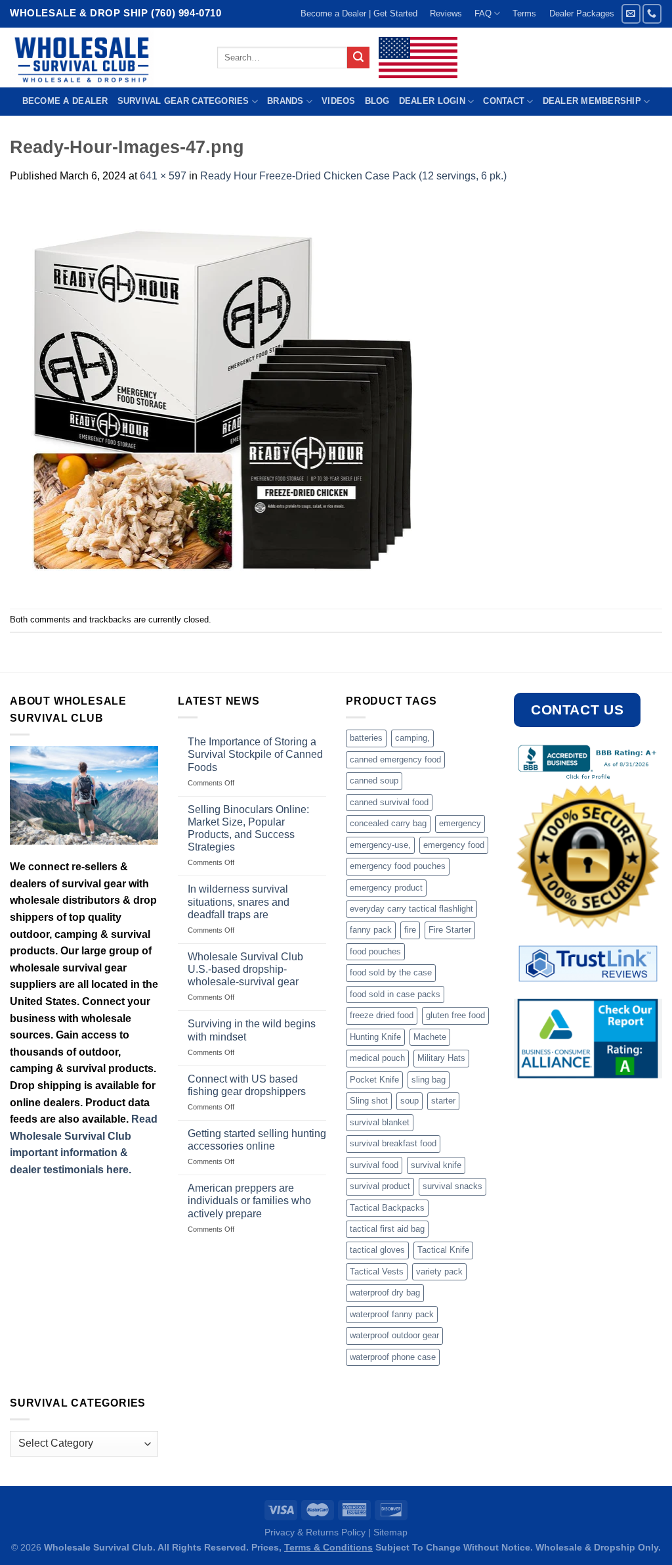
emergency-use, (380, 845)
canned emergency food (395, 759)
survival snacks (452, 1186)
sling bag (428, 1080)
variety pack (439, 1271)
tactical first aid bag (387, 1229)
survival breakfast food (393, 1143)
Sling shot (369, 1101)
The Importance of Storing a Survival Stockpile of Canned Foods (255, 754)
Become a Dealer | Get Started (359, 13)
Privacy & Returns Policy (315, 1532)
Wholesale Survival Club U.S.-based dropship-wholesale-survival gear (245, 969)
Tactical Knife (443, 1250)
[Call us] (652, 13)
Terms (524, 13)
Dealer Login (432, 101)
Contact (503, 101)
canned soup (374, 780)
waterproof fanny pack (392, 1314)
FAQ (483, 13)
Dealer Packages (581, 13)
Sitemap (390, 1532)
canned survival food (389, 802)
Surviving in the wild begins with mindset (252, 1030)
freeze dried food (381, 1015)
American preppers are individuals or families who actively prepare (249, 1200)
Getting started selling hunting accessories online (257, 1140)
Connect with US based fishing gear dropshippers (247, 1085)
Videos (339, 101)
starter (443, 1101)
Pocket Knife (374, 1080)
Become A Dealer (65, 101)
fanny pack (371, 930)
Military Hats (441, 1058)
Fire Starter (450, 930)
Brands (285, 101)
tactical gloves (377, 1250)
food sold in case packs (395, 994)
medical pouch (377, 1058)
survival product (380, 1186)
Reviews (446, 13)
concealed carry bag (388, 823)
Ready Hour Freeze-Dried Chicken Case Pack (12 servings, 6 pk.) (353, 175)
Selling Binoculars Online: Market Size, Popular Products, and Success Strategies (248, 828)
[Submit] (358, 58)
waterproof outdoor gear (394, 1335)
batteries (366, 738)
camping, (412, 738)
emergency (460, 823)
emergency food (453, 845)
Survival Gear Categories (183, 101)
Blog (377, 101)
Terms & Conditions (328, 1547)
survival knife (436, 1165)
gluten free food (455, 1015)
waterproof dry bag (385, 1292)
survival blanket (380, 1122)
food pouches (375, 951)
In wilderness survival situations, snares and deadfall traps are (238, 901)
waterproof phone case (393, 1357)
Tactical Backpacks (387, 1208)
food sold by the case (391, 972)
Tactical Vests (377, 1271)
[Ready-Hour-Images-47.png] (220, 395)
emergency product (386, 888)
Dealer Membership (592, 101)
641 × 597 (163, 175)
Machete (429, 1037)
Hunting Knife (375, 1037)
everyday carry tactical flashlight (411, 909)
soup (409, 1101)
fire (410, 930)
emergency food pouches (398, 866)
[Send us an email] (630, 13)
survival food (374, 1165)
